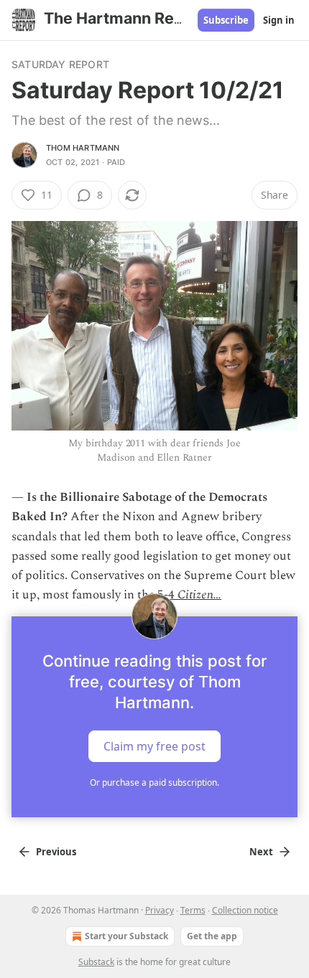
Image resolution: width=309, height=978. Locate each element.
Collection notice (245, 910)
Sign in (279, 20)
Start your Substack (126, 936)
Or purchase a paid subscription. (154, 782)
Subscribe (226, 20)
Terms (193, 910)
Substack (96, 962)
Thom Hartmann (83, 148)
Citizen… (199, 595)
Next (261, 851)
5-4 (165, 595)
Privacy (159, 910)
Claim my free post (154, 746)
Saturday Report (60, 64)
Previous (56, 851)
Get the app (212, 936)
